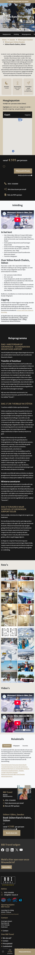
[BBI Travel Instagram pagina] (8, 850)
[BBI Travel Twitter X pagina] (17, 850)
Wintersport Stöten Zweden (15, 42)
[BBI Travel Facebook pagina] (3, 850)
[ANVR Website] (3, 900)
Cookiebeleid (7, 946)
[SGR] (15, 900)
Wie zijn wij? (6, 938)
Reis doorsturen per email (16, 189)
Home (4, 40)
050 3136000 (9, 892)
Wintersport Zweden (25, 40)
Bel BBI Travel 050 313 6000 (18, 1)
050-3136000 (12, 184)
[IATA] (9, 900)
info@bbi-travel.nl (11, 895)
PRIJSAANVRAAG (23, 171)
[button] (6, 34)
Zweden (12, 40)
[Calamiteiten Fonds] (20, 900)
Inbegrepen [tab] (16, 746)
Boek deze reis (11, 833)
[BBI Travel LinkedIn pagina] (12, 850)
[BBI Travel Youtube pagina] (21, 850)
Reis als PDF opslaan (14, 195)
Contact (5, 931)
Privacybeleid (7, 943)
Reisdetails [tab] (7, 746)
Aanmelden (6, 867)
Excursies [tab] (25, 746)
